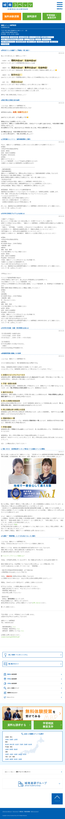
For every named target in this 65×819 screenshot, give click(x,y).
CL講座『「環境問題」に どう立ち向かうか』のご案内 (18, 536)
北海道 (7, 739)
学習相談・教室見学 (52, 16)
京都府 (16, 754)
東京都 (7, 744)
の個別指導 (12, 674)
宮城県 (11, 739)
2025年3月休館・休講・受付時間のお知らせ (15, 328)
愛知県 (16, 749)
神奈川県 (12, 744)
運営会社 (21, 811)
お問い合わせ (36, 603)
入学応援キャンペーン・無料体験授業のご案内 (16, 139)
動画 (16, 524)
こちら (14, 626)
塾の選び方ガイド (14, 664)
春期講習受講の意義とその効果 (11, 353)
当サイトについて (35, 811)
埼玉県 (17, 744)
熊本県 (16, 759)
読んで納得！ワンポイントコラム (18, 654)
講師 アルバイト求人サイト (17, 771)
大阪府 (11, 754)
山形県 (16, 739)
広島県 (7, 759)
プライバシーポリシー (7, 811)
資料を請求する (17, 724)
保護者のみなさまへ (12, 692)
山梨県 (7, 749)
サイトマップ (15, 811)
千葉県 (21, 744)
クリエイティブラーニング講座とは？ (13, 556)
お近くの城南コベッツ (13, 688)
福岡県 (11, 759)
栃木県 (30, 744)
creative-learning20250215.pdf (10, 637)
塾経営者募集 (27, 811)
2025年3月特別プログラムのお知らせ (13, 213)
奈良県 (24, 754)
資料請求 (32, 16)
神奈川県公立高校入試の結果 (10, 100)
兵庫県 (7, 754)
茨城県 (26, 744)
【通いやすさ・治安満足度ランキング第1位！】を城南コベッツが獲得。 (24, 449)
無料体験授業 (11, 16)
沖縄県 (20, 759)
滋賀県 (20, 754)
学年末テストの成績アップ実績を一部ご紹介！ (16, 50)
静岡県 (11, 749)
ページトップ (57, 800)
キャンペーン (10, 697)
